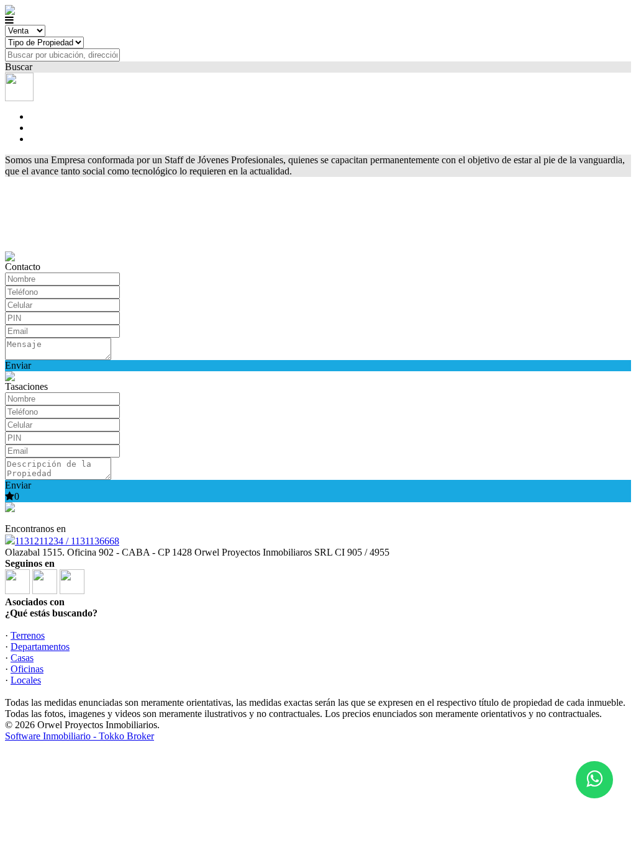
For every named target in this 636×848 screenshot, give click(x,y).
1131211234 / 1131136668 (67, 541)
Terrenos (28, 635)
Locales (26, 680)
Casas (22, 657)
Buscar (18, 66)
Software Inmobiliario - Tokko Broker (79, 736)
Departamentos (40, 646)
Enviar (18, 365)
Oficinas (27, 669)
